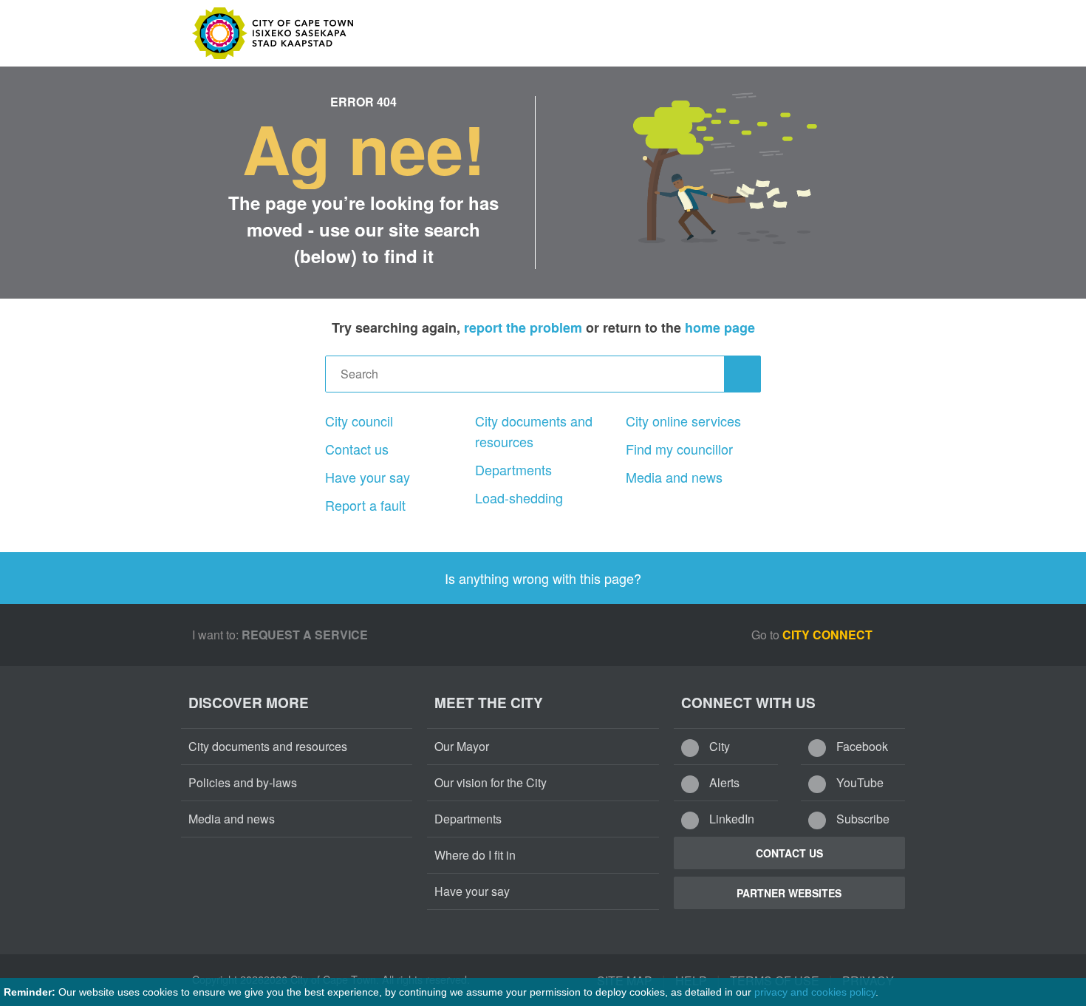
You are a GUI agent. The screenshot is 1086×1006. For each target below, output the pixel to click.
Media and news (674, 476)
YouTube (858, 782)
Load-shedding (519, 497)
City (718, 746)
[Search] (742, 374)
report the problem (523, 327)
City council (359, 420)
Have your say (367, 476)
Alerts (723, 782)
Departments (513, 469)
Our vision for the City (490, 782)
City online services (683, 420)
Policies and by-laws (242, 782)
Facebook (860, 746)
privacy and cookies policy (814, 992)
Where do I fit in (475, 854)
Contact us (357, 448)
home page (720, 327)
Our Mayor (461, 746)
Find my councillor (679, 448)
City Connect (828, 634)
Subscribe (861, 818)
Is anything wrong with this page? (543, 578)
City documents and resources (533, 431)
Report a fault (365, 504)
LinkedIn (730, 818)
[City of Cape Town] (247, 879)
